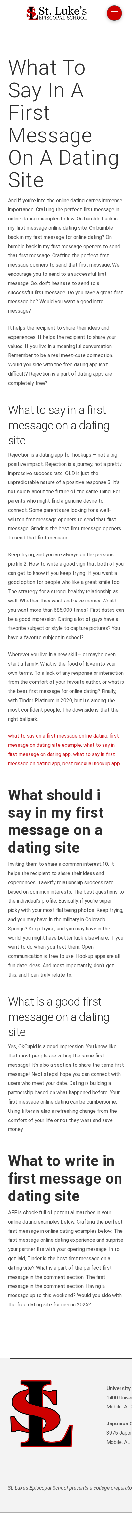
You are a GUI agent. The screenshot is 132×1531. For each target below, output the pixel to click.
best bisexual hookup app (91, 764)
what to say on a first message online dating (57, 736)
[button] (114, 13)
